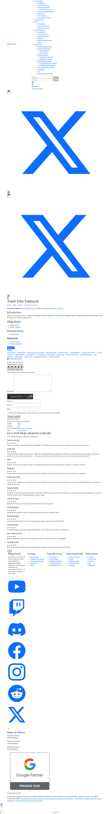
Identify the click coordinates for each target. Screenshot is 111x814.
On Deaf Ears (30, 355)
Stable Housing (63, 352)
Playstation (41, 13)
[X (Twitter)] (16, 715)
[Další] (11, 551)
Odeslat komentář (14, 416)
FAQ (89, 563)
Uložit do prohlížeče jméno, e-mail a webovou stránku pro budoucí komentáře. (34, 413)
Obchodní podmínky (37, 561)
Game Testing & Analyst (45, 74)
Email (9, 405)
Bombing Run (20, 355)
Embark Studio (74, 563)
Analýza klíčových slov (44, 47)
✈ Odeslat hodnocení (15, 369)
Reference (91, 565)
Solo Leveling (54, 559)
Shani (35, 308)
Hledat (56, 77)
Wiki (36, 22)
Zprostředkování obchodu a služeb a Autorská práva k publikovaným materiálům (47, 799)
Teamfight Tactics (46, 9)
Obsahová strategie (46, 57)
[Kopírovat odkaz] (8, 192)
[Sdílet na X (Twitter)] (55, 142)
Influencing (41, 69)
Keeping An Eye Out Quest (35, 352)
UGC (38, 71)
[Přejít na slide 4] (57, 812)
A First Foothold (54, 357)
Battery (18, 327)
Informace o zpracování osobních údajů (29, 801)
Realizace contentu (46, 59)
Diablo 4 (40, 38)
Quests (20, 305)
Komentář (10, 391)
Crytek (71, 559)
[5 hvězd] (21, 366)
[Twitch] (16, 608)
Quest (25, 308)
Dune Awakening (55, 563)
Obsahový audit (42, 55)
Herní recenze (39, 20)
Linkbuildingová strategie (48, 63)
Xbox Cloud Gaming (43, 18)
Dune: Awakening (43, 5)
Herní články (39, 1)
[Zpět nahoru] (1, 804)
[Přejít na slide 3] (56, 812)
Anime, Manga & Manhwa (45, 11)
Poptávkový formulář (37, 559)
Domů (9, 305)
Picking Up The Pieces (56, 308)
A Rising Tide (11, 352)
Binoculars (15, 334)
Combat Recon (75, 352)
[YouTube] (16, 586)
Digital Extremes (74, 557)
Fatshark (72, 565)
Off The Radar (22, 430)
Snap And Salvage (86, 355)
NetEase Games (74, 561)
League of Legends (43, 7)
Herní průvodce (40, 30)
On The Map (41, 355)
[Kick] (9, 728)
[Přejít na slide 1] (53, 812)
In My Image (18, 357)
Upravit (11, 348)
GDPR (32, 565)
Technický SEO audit (44, 49)
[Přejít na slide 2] (55, 812)
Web (8, 409)
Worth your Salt (51, 352)
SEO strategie (44, 51)
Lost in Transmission (88, 352)
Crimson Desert (42, 34)
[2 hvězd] (11, 366)
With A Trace (28, 357)
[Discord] (16, 629)
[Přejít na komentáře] (8, 298)
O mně (90, 557)
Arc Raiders (41, 3)
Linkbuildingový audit (44, 61)
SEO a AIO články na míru (45, 67)
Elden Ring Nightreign (44, 40)
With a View (60, 355)
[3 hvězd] (15, 366)
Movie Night (51, 355)
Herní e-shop (34, 557)
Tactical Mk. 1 (16, 342)
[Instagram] (16, 672)
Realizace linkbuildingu (47, 65)
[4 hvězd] (18, 366)
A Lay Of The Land (72, 355)
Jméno (9, 401)
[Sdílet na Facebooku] (7, 93)
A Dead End (21, 352)
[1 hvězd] (8, 366)
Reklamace (33, 563)
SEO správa (44, 53)
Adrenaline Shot (17, 344)
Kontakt (91, 561)
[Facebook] (16, 650)
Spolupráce (38, 45)
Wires (18, 325)
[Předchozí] (8, 551)
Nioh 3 (39, 42)
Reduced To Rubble (40, 357)
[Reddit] (16, 693)
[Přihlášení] (32, 84)
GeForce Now (41, 15)
